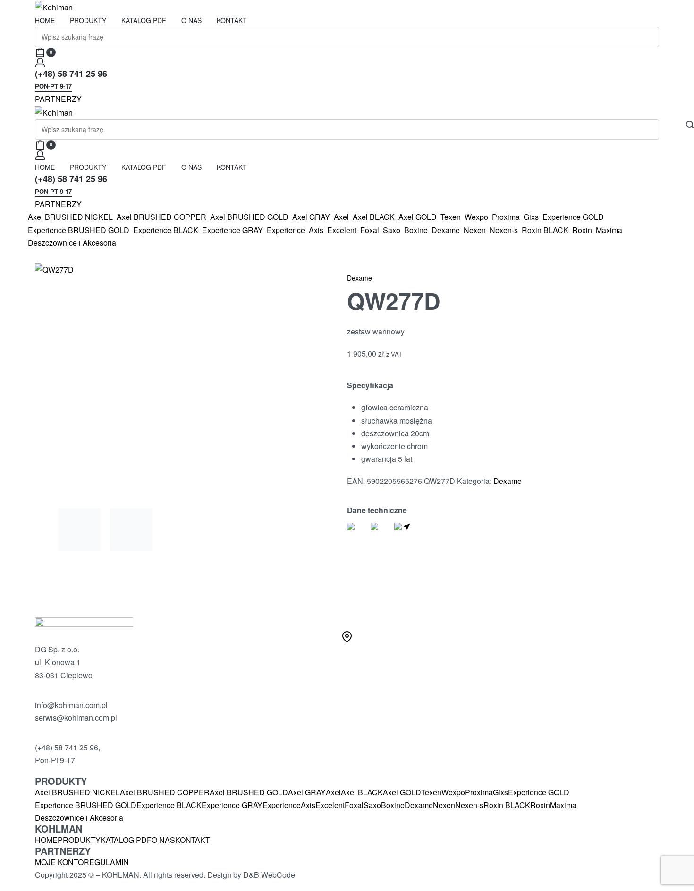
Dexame (359, 278)
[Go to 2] (131, 529)
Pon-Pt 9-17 (53, 87)
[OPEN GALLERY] (169, 381)
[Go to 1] (79, 529)
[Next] (278, 381)
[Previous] (60, 381)
